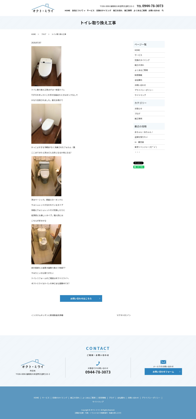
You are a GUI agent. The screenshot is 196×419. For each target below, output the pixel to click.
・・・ (137, 152)
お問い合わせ (154, 10)
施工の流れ (117, 10)
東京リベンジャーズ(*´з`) (146, 147)
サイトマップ (140, 95)
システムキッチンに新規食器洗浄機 (48, 315)
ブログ (43, 34)
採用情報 (138, 75)
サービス (90, 10)
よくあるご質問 (140, 10)
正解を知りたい (141, 137)
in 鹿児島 (139, 142)
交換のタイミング (103, 10)
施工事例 (128, 10)
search (163, 11)
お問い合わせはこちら (81, 298)
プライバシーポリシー (144, 90)
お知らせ (138, 108)
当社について (77, 10)
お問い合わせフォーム (163, 371)
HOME (67, 10)
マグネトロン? (123, 315)
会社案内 (138, 80)
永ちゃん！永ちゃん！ (144, 132)
